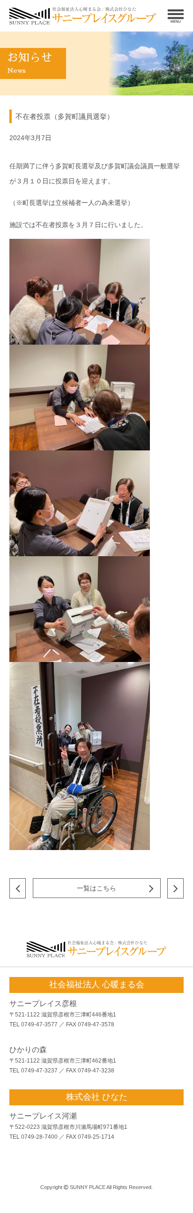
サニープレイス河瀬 (43, 1116)
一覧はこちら (96, 888)
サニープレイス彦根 (43, 1004)
